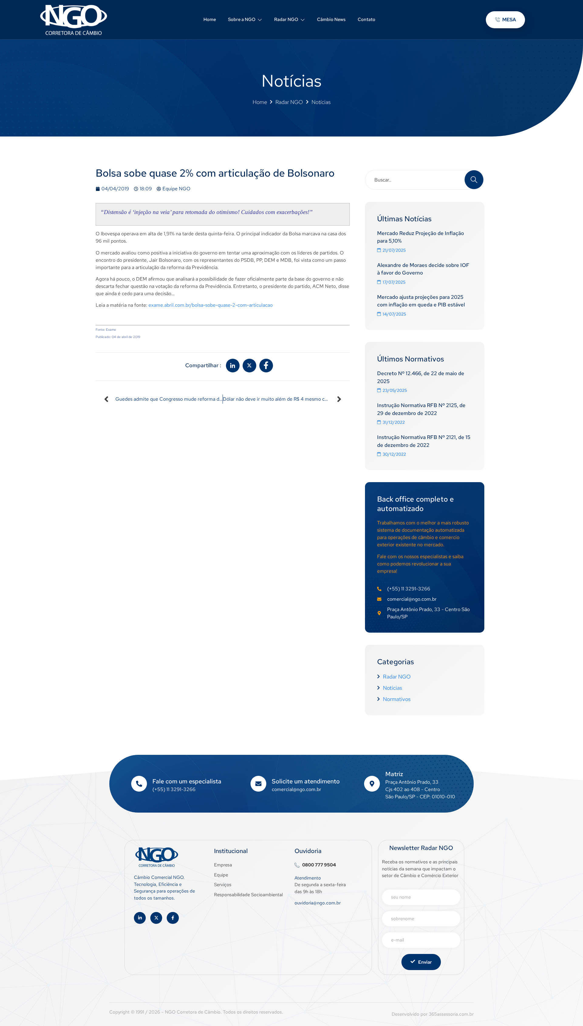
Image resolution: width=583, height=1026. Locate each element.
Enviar (425, 962)
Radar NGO (286, 19)
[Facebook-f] (173, 918)
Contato (366, 19)
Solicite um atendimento (306, 781)
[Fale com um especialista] (139, 784)
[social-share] (233, 365)
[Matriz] (372, 784)
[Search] (474, 179)
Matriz (394, 774)
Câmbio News (331, 19)
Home (209, 19)
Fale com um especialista (186, 781)
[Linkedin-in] (140, 918)
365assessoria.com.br (451, 1014)
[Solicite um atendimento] (258, 784)
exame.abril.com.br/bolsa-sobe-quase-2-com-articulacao (210, 305)
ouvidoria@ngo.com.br (318, 903)
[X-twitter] (156, 918)
